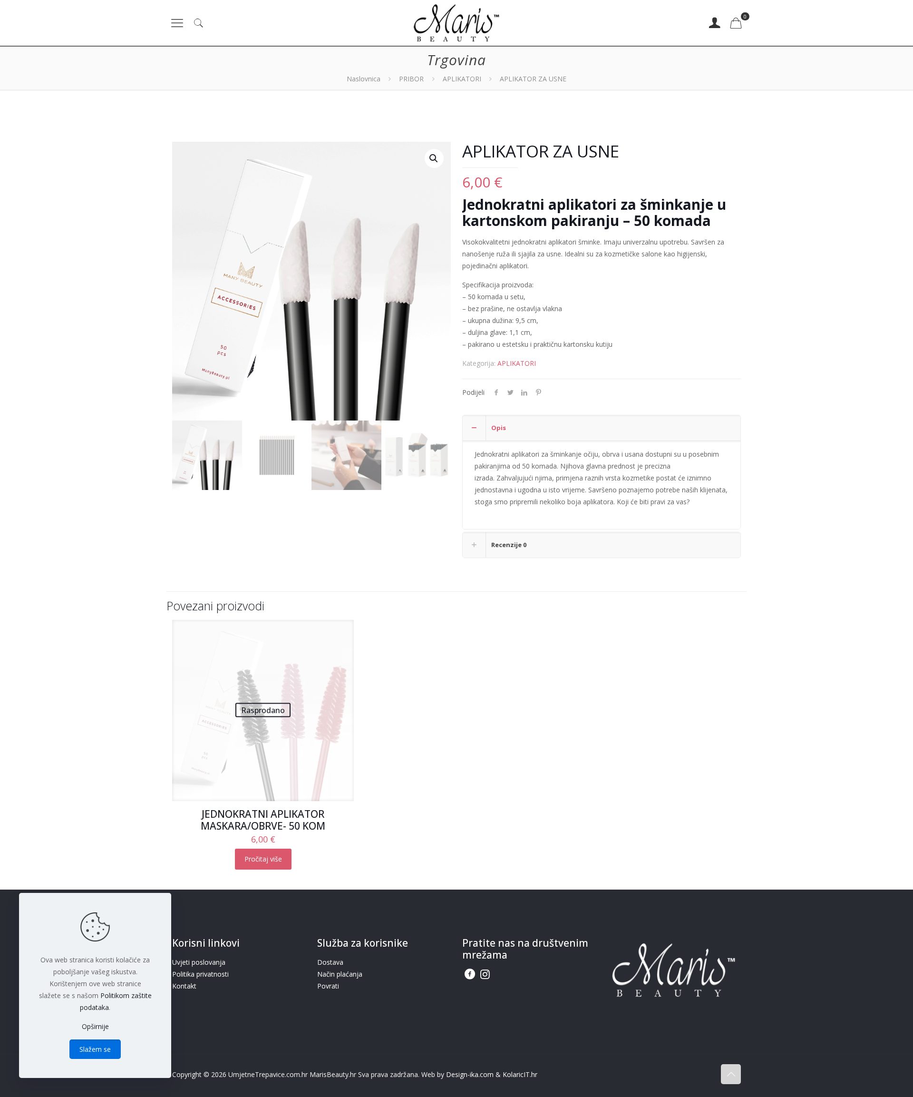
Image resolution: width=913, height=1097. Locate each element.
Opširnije (95, 1026)
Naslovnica (363, 78)
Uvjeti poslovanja (198, 962)
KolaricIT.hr (520, 1074)
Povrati (328, 985)
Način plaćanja (339, 974)
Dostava (330, 962)
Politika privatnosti (200, 974)
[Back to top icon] (731, 1074)
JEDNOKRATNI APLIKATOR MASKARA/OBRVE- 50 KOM (263, 820)
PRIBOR (411, 78)
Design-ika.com (470, 1074)
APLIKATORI (462, 78)
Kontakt (184, 985)
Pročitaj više (263, 858)
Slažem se (95, 1049)
